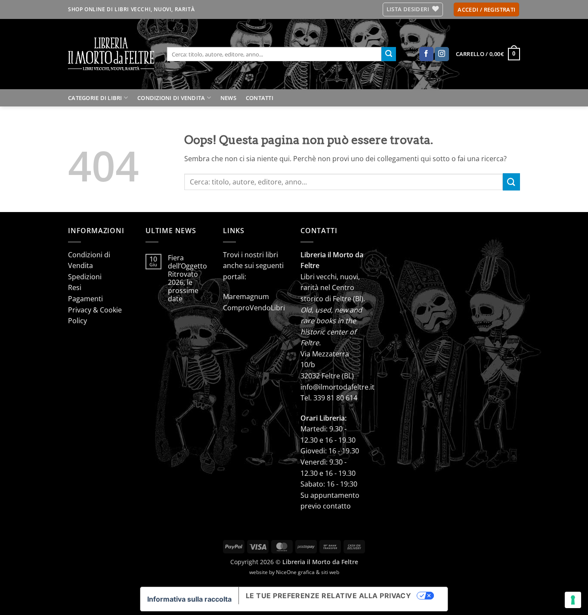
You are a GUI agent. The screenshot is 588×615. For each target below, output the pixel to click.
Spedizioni (85, 276)
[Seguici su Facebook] (426, 54)
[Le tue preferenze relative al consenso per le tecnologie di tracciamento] (573, 600)
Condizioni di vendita (171, 98)
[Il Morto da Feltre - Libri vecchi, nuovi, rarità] (111, 54)
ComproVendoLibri (254, 307)
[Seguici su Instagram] (442, 54)
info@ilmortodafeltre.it (337, 387)
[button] (486, 10)
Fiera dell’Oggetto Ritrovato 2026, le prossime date (187, 278)
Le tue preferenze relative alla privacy (329, 595)
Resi (74, 287)
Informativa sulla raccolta (189, 599)
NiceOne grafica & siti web (307, 572)
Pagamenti (85, 298)
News (228, 98)
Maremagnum (246, 296)
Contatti (259, 98)
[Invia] (388, 54)
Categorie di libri (95, 98)
